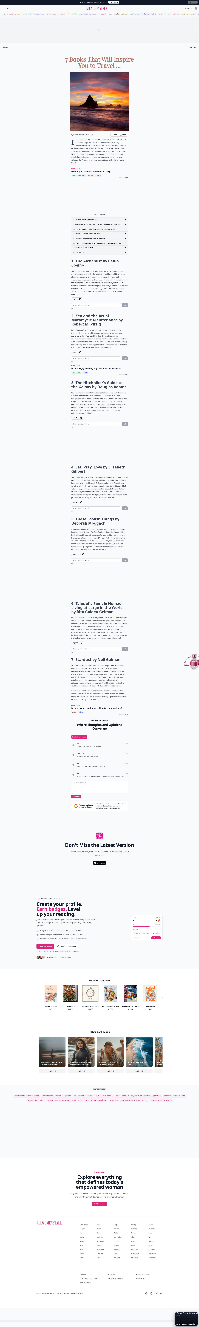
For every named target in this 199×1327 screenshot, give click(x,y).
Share (124, 135)
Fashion (117, 1233)
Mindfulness (145, 14)
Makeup (99, 1245)
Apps (98, 1225)
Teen (42, 14)
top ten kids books (35, 1100)
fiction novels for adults (161, 1100)
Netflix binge (82, 175)
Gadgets (153, 14)
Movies (49, 14)
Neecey (75, 135)
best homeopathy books (58, 1100)
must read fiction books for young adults (128, 1100)
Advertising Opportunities (89, 1278)
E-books (85, 372)
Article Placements (142, 1274)
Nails (80, 14)
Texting (74, 712)
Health (25, 14)
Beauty (193, 14)
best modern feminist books (26, 1095)
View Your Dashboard (68, 946)
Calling (81, 712)
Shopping (90, 175)
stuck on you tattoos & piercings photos (89, 1100)
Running (36, 14)
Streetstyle (62, 14)
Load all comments (79, 737)
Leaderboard (136, 938)
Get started (156, 938)
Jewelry (133, 1241)
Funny (86, 14)
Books (99, 1229)
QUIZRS (126, 177)
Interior (117, 14)
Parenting (176, 14)
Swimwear (93, 14)
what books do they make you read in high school (138, 1095)
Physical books (76, 372)
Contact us (83, 1274)
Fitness (110, 14)
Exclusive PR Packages (115, 1278)
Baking (133, 1225)
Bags (116, 1225)
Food (150, 1233)
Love (81, 1245)
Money (137, 14)
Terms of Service (85, 1283)
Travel (160, 14)
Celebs (116, 1229)
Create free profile (45, 946)
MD (92, 134)
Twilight (74, 14)
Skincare (17, 14)
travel (5, 47)
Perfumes (124, 14)
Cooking (98, 175)
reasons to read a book (174, 1095)
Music (131, 14)
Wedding (134, 1258)
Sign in (75, 951)
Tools (81, 1262)
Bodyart (82, 1229)
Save (116, 135)
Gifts (11, 14)
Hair (30, 14)
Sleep (54, 14)
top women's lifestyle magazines (56, 1095)
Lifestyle (151, 1241)
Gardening (118, 1237)
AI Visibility (111, 1274)
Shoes (82, 1254)
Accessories (184, 14)
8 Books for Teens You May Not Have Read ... (93, 1095)
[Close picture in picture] (177, 1313)
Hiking (74, 175)
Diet (81, 1233)
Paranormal (102, 14)
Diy (68, 14)
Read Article (57, 1071)
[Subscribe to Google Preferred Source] (83, 806)
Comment (76, 796)
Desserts (5, 14)
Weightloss (152, 1258)
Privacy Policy (140, 1278)
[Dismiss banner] (125, 803)
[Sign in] (196, 8)
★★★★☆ (193, 47)
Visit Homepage (99, 1204)
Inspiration (168, 14)
